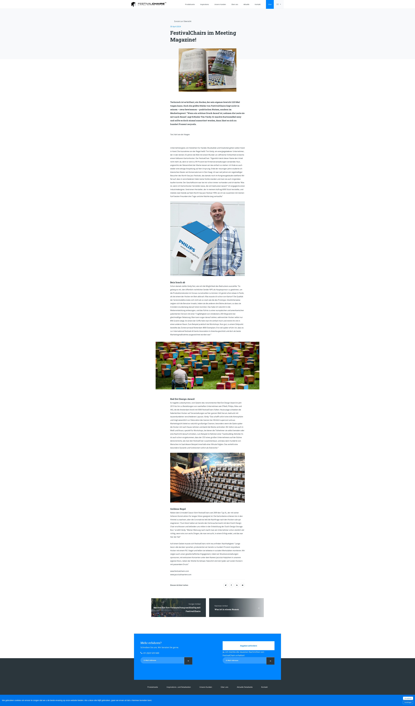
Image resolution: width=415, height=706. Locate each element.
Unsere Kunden (220, 4)
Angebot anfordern (248, 646)
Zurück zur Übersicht (182, 21)
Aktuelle (246, 4)
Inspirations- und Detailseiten (179, 687)
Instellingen (408, 702)
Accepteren (408, 698)
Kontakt (258, 4)
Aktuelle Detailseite (245, 687)
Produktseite (190, 4)
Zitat (270, 4)
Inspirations (204, 4)
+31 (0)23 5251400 (150, 653)
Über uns (234, 4)
